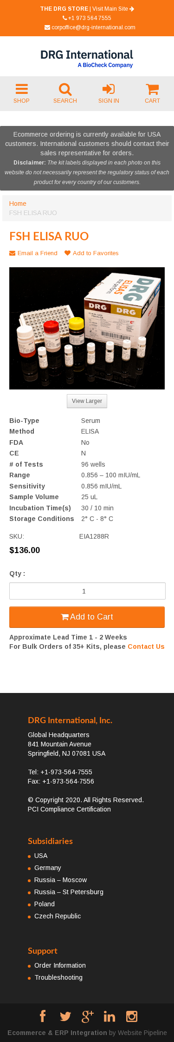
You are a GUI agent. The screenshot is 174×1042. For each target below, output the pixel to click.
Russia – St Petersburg (68, 892)
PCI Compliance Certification (69, 809)
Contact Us (146, 646)
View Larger (87, 401)
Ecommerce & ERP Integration (57, 1032)
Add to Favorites (96, 253)
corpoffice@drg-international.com (93, 27)
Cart (152, 101)
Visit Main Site (110, 9)
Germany (47, 867)
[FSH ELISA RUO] (87, 328)
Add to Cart (90, 616)
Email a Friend (38, 253)
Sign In (108, 101)
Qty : (17, 573)
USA (40, 855)
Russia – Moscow (60, 880)
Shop (21, 101)
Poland (44, 904)
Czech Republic (57, 916)
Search (65, 101)
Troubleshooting (58, 977)
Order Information (60, 965)
